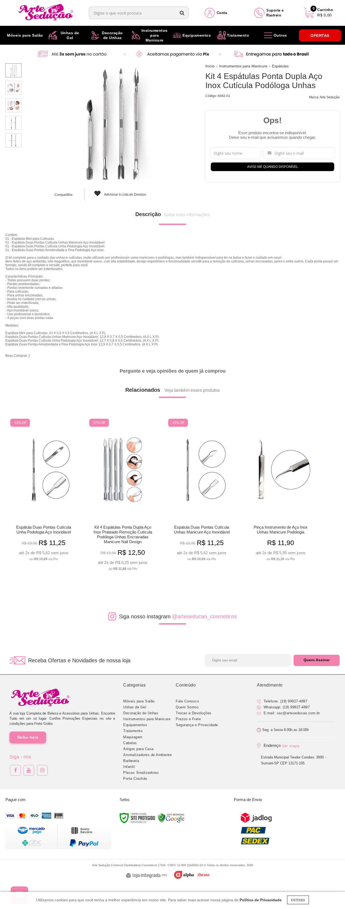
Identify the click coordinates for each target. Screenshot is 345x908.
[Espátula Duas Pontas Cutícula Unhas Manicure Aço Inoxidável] (201, 491)
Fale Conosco (187, 701)
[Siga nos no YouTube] (28, 770)
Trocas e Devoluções (194, 713)
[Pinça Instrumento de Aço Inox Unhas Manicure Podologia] (280, 491)
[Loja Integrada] (146, 876)
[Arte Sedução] (46, 13)
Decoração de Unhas (140, 713)
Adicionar (52, 555)
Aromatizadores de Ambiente (147, 755)
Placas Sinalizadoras (141, 773)
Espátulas (280, 66)
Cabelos (130, 743)
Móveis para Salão (139, 701)
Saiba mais (28, 737)
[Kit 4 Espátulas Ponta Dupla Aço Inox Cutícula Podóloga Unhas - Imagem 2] (13, 88)
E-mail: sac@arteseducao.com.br (291, 713)
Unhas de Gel (134, 707)
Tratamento (132, 731)
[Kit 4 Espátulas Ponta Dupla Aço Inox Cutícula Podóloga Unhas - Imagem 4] (13, 123)
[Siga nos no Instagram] (42, 770)
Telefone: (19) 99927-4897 (284, 701)
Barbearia (131, 761)
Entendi (298, 899)
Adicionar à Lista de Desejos (125, 194)
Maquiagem (133, 737)
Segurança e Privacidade (197, 725)
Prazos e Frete (188, 719)
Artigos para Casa (138, 749)
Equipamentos (135, 725)
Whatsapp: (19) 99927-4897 (286, 707)
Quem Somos (187, 707)
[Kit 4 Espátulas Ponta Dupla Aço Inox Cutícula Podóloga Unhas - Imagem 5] (13, 140)
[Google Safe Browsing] (171, 818)
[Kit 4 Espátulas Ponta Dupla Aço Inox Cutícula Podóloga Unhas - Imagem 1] (13, 70)
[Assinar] (317, 660)
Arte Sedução (330, 97)
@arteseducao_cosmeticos (204, 616)
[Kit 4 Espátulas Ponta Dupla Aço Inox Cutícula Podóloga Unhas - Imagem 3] (13, 105)
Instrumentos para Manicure (243, 66)
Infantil (129, 767)
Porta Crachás (135, 779)
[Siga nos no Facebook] (15, 770)
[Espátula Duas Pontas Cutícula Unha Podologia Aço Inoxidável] (44, 491)
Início (210, 66)
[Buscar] (182, 13)
